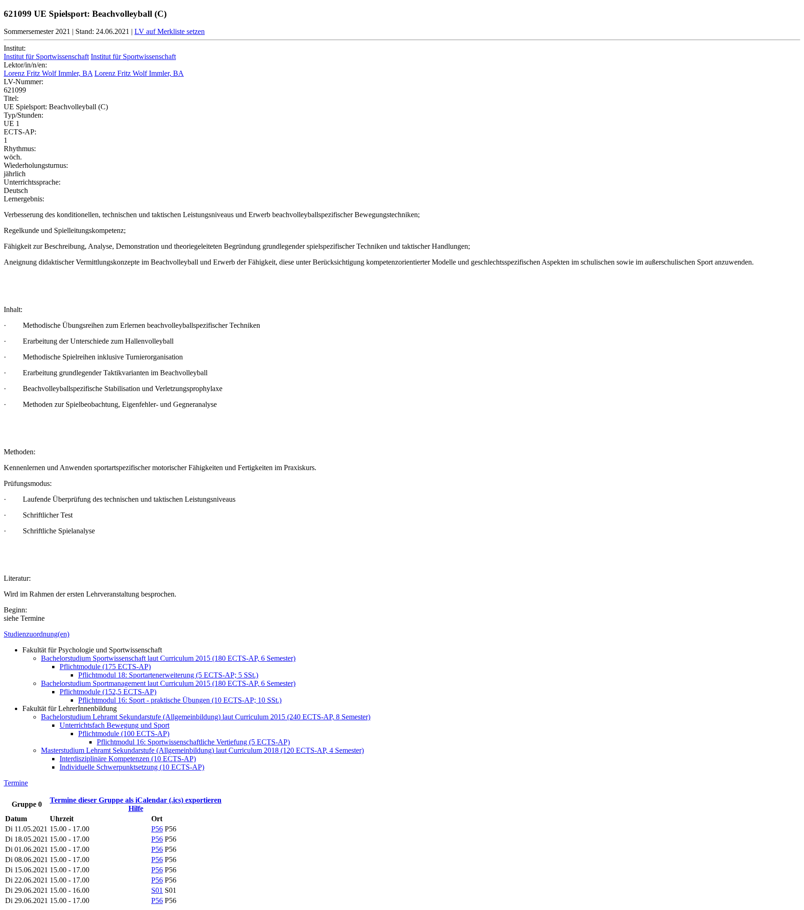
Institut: (15, 48)
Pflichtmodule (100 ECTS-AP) (123, 733)
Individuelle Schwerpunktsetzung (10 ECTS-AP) (132, 767)
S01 (157, 890)
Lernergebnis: (24, 199)
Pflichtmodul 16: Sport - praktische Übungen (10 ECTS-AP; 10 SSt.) (179, 700)
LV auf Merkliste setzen (169, 31)
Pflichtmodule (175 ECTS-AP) (105, 667)
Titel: (11, 98)
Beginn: (15, 610)
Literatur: (17, 578)
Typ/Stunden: (23, 115)
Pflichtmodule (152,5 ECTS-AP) (108, 692)
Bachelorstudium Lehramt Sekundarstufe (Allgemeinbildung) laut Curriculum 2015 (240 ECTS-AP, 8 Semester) (205, 717)
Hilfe (135, 808)
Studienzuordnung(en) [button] (36, 634)
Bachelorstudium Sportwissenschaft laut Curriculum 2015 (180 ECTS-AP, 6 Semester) (168, 658)
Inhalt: (13, 309)
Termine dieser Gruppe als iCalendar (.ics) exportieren (135, 800)
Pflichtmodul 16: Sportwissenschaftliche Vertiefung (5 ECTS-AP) (193, 742)
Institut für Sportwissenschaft (46, 56)
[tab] (402, 634)
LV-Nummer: (23, 82)
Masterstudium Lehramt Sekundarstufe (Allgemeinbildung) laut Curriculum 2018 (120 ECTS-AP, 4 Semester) (202, 750)
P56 (157, 829)
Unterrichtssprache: (32, 182)
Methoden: (19, 452)
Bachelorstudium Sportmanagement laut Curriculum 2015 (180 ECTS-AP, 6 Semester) (168, 683)
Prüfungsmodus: (28, 483)
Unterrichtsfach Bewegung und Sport (114, 725)
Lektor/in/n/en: (25, 65)
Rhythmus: (20, 149)
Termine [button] (16, 783)
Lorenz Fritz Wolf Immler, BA (48, 73)
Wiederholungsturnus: (36, 165)
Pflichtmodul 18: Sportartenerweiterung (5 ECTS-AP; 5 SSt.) (168, 675)
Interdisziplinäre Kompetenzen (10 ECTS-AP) (128, 759)
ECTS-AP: (20, 132)
